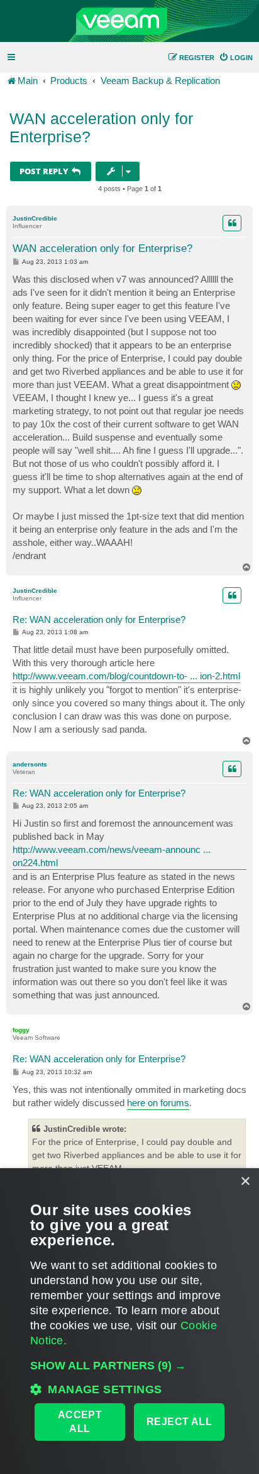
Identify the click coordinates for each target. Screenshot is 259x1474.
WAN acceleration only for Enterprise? (101, 127)
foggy (21, 1030)
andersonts (30, 764)
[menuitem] (236, 57)
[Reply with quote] (232, 223)
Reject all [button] (179, 1421)
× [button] (245, 1181)
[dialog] (129, 1321)
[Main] (129, 21)
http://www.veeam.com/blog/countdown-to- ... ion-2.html (126, 676)
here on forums (158, 1102)
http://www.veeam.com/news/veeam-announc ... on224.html (112, 856)
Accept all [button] (80, 1421)
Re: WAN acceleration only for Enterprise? (99, 619)
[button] (129, 1365)
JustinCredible (35, 218)
